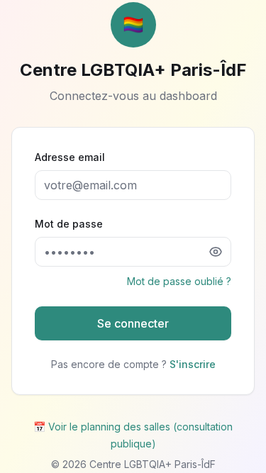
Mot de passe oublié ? (179, 281)
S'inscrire (193, 364)
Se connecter (133, 323)
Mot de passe (69, 224)
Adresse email (70, 157)
